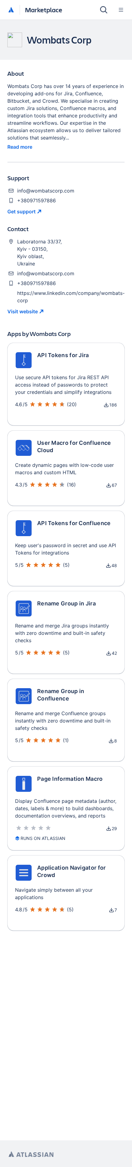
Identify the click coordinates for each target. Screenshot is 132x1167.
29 (114, 828)
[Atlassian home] (11, 10)
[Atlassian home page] (31, 1154)
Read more (19, 147)
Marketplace (43, 9)
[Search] (104, 10)
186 (113, 404)
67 (114, 485)
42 (114, 653)
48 (114, 565)
